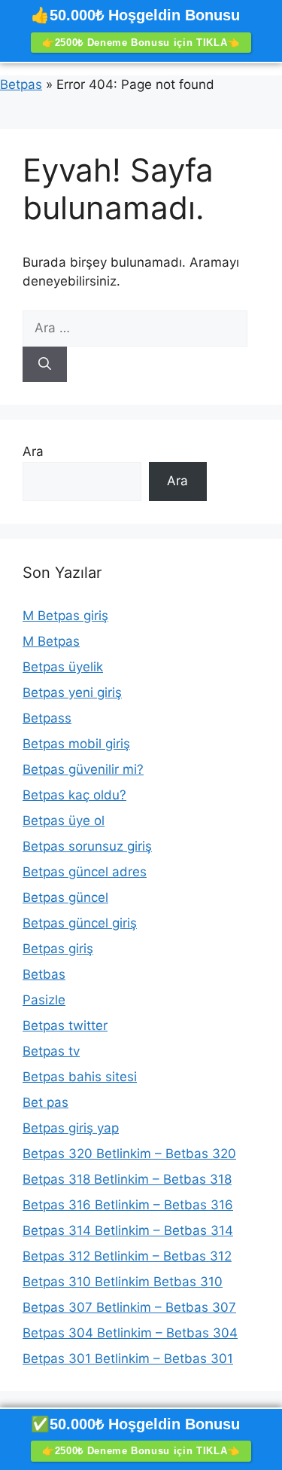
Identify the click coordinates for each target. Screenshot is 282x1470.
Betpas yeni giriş (72, 692)
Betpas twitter (65, 1025)
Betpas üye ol (64, 820)
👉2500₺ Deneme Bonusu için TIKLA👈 (141, 42)
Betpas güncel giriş (80, 923)
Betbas (44, 974)
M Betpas (51, 641)
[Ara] (45, 365)
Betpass (47, 718)
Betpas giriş (58, 948)
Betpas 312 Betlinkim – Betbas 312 (127, 1256)
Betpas (21, 84)
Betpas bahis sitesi (80, 1076)
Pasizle (44, 999)
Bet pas (45, 1102)
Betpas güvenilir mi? (83, 769)
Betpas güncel (65, 897)
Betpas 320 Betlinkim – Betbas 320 (129, 1153)
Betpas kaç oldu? (74, 794)
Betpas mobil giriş (76, 743)
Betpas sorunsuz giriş (87, 846)
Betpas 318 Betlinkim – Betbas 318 (127, 1179)
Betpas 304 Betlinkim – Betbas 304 (130, 1332)
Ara (33, 451)
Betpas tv (51, 1051)
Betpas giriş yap (71, 1127)
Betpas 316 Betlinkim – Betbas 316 (128, 1204)
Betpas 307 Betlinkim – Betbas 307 (129, 1307)
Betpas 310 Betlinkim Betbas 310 (123, 1281)
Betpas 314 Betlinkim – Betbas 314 (128, 1230)
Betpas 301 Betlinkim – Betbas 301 (128, 1358)
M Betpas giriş (65, 615)
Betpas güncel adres (85, 871)
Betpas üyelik (63, 666)
